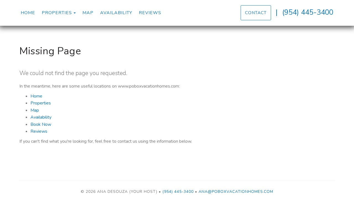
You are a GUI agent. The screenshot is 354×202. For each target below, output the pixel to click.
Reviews (150, 13)
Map (87, 13)
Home (28, 13)
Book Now (40, 124)
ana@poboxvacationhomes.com (236, 191)
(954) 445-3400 (307, 12)
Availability (116, 13)
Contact (256, 13)
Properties (57, 13)
